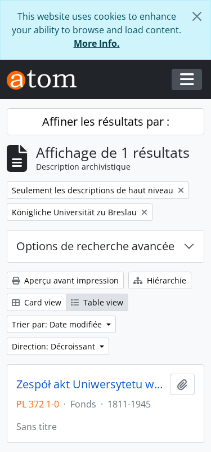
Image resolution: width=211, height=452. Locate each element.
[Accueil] (46, 79)
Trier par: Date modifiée (58, 324)
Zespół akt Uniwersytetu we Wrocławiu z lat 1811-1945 (90, 384)
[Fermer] (196, 16)
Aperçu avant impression (70, 280)
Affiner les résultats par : (105, 121)
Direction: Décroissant (54, 346)
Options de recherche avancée (95, 246)
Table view (102, 302)
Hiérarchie (165, 280)
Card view (41, 302)
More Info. (97, 43)
